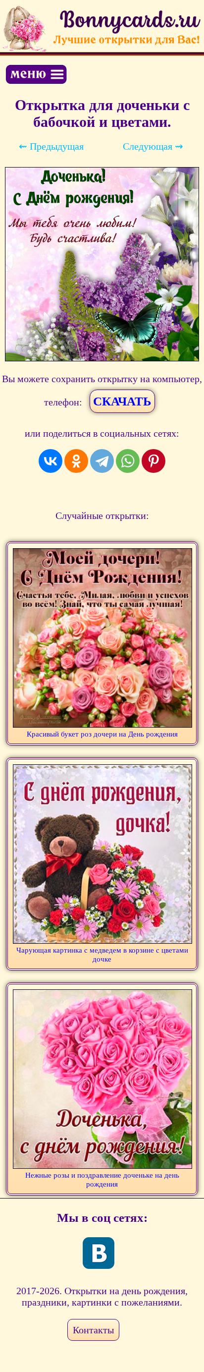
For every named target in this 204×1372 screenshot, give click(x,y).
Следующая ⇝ (153, 146)
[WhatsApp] (128, 461)
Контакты (93, 1329)
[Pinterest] (153, 461)
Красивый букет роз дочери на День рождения (102, 734)
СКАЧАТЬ (122, 401)
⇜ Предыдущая (51, 146)
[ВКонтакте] (50, 461)
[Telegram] (102, 461)
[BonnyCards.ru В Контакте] (98, 1253)
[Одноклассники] (76, 461)
